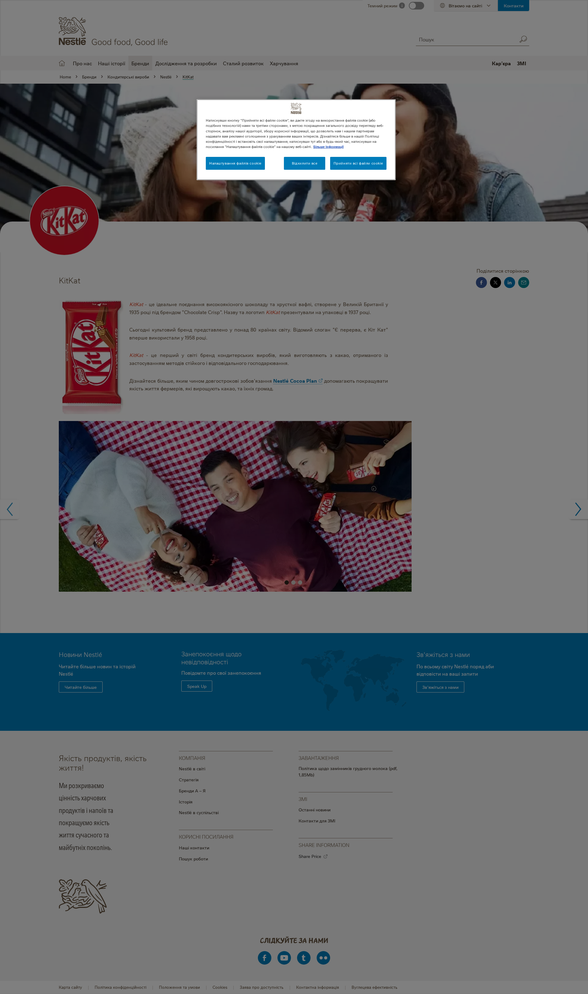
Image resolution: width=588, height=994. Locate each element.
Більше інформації (328, 146)
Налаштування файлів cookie (235, 163)
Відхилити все (304, 163)
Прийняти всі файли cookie (358, 163)
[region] (296, 139)
